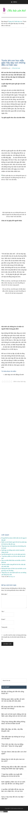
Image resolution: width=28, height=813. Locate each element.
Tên (2, 611)
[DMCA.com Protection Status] (4, 812)
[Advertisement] (14, 45)
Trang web (4, 627)
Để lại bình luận (16, 68)
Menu (15, 2)
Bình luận (4, 594)
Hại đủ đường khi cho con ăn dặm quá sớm (13, 554)
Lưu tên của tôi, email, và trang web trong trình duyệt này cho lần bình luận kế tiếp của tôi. (13, 637)
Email (3, 619)
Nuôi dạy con (11, 576)
